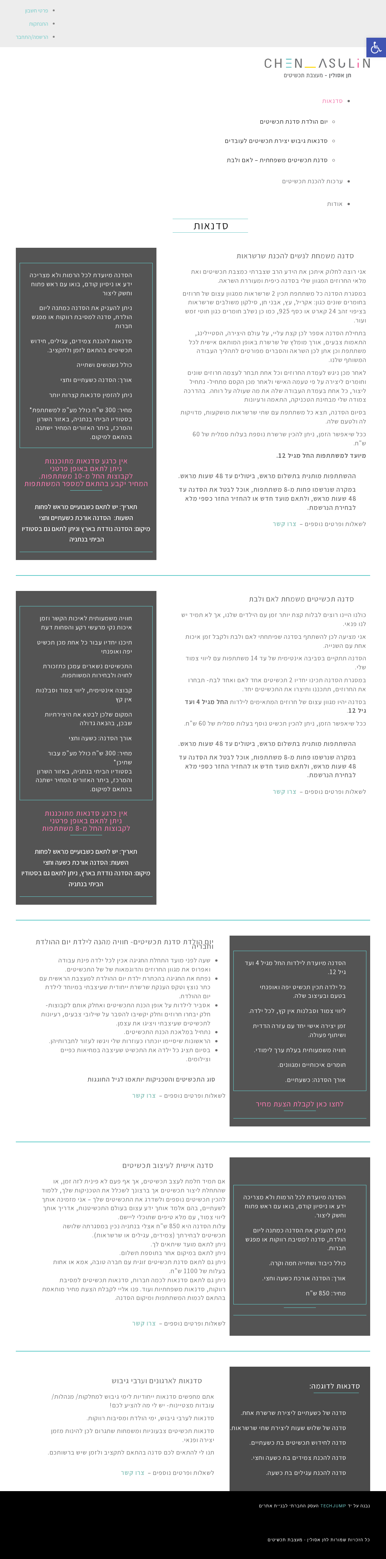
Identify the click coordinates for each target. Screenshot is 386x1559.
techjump (333, 1506)
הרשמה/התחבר (32, 36)
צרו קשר (285, 524)
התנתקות (38, 23)
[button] (376, 47)
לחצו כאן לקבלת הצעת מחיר (300, 1104)
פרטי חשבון (36, 10)
